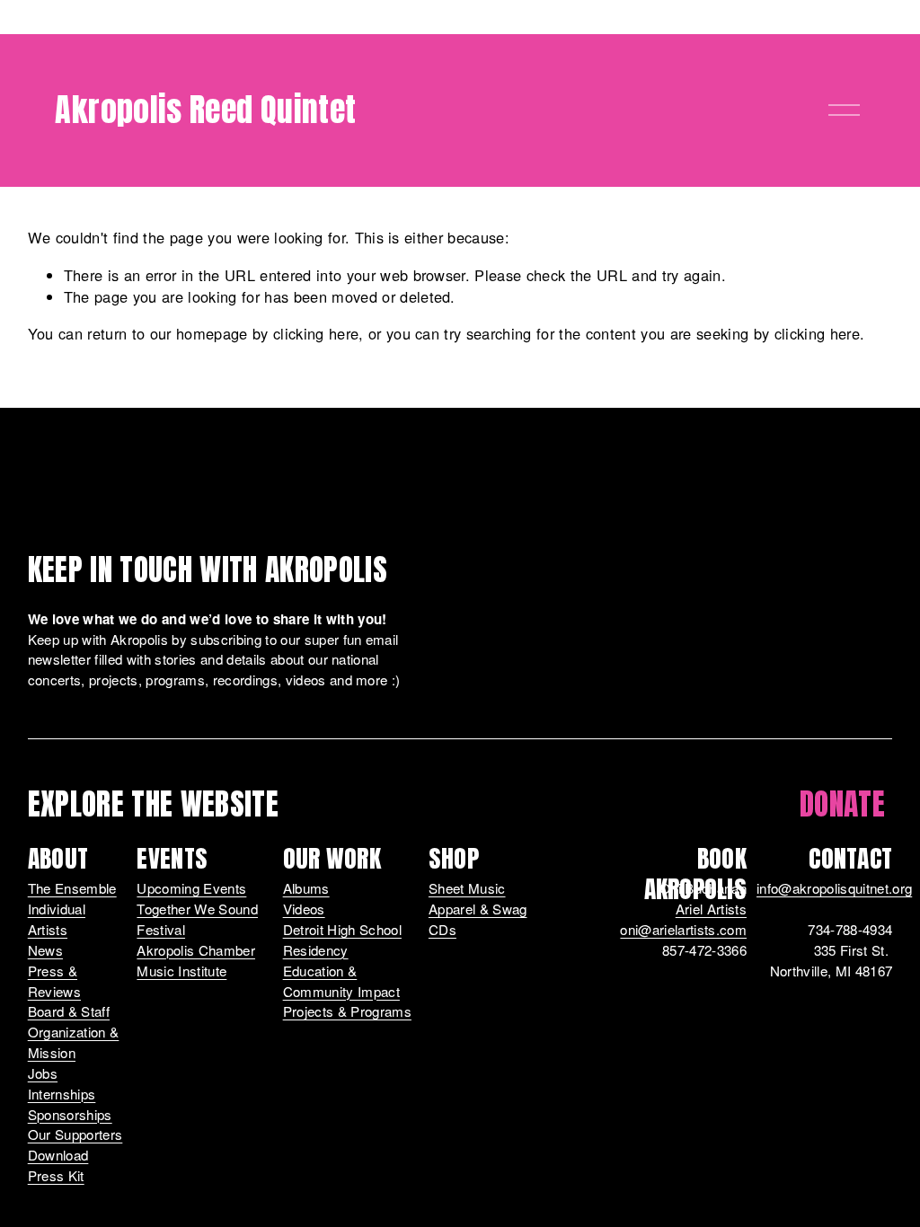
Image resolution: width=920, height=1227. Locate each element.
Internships (62, 1093)
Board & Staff (69, 1011)
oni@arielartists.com (683, 929)
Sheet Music (467, 887)
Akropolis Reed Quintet (205, 109)
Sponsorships (70, 1114)
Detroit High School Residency (342, 939)
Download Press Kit (58, 1165)
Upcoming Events (191, 887)
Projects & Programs (347, 1011)
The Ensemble (72, 887)
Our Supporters (75, 1134)
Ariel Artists (711, 908)
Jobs (43, 1073)
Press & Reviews (54, 981)
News (45, 949)
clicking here (315, 333)
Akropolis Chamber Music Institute (196, 960)
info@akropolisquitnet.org (834, 887)
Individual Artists (56, 919)
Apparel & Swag (478, 908)
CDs (442, 929)
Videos (304, 908)
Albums (306, 887)
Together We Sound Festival (197, 919)
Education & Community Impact (341, 981)
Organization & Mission (73, 1042)
